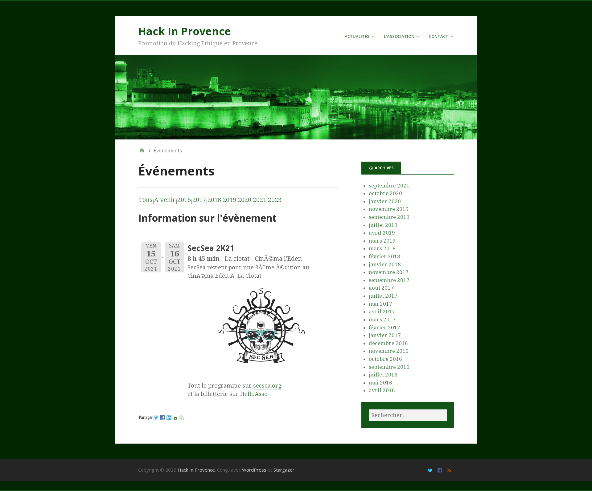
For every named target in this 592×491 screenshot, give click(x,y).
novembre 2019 (389, 209)
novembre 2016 (389, 351)
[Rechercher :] (407, 415)
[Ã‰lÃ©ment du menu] (431, 469)
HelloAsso (254, 394)
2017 (199, 199)
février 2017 (384, 327)
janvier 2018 (385, 264)
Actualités (357, 36)
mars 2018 (382, 248)
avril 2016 (382, 390)
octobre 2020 (385, 193)
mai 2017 (380, 304)
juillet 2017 (383, 296)
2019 (229, 199)
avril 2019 (382, 233)
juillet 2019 (383, 225)
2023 (275, 199)
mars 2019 (382, 241)
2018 (214, 199)
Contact (438, 36)
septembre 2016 (389, 367)
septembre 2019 (389, 217)
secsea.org (267, 385)
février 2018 (384, 256)
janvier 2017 (385, 335)
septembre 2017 (389, 280)
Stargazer (283, 470)
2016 (184, 199)
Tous (146, 199)
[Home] (142, 150)
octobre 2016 (385, 359)
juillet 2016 (383, 375)
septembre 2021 (389, 186)
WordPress (254, 470)
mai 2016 (380, 383)
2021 (259, 199)
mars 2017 (382, 319)
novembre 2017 (389, 272)
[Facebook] (440, 469)
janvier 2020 (385, 201)
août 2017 (381, 288)
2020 (244, 199)
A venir (165, 199)
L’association (399, 36)
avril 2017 (382, 311)
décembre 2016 (388, 343)
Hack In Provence (184, 31)
